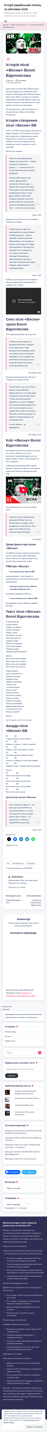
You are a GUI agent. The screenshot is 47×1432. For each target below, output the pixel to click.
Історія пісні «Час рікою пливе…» (27, 1098)
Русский (6, 1009)
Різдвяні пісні (10, 1041)
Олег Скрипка (31, 863)
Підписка (11, 1076)
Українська (7, 1006)
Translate (23, 1208)
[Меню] (5, 21)
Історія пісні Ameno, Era (24, 1105)
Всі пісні (8, 1036)
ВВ (8, 863)
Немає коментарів (15, 82)
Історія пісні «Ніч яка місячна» (25, 1159)
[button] (16, 887)
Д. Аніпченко (15, 876)
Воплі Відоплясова (18, 863)
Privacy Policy (10, 1032)
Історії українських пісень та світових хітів (22, 7)
